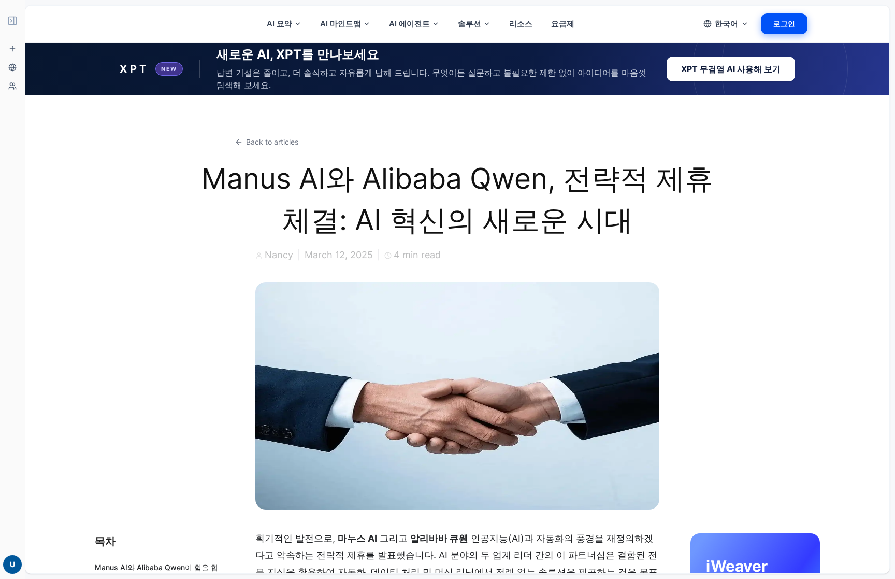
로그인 (784, 23)
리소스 (520, 24)
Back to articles (272, 141)
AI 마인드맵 (340, 24)
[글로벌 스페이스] (12, 67)
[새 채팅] (12, 48)
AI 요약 (279, 24)
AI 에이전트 (409, 24)
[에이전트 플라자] (12, 86)
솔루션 (469, 24)
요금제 (562, 24)
